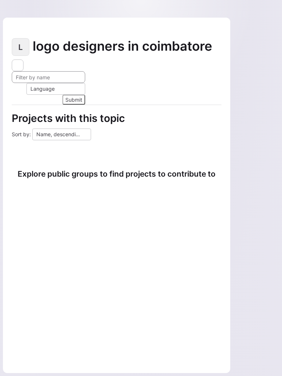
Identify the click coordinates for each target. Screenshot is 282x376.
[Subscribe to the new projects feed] (18, 65)
